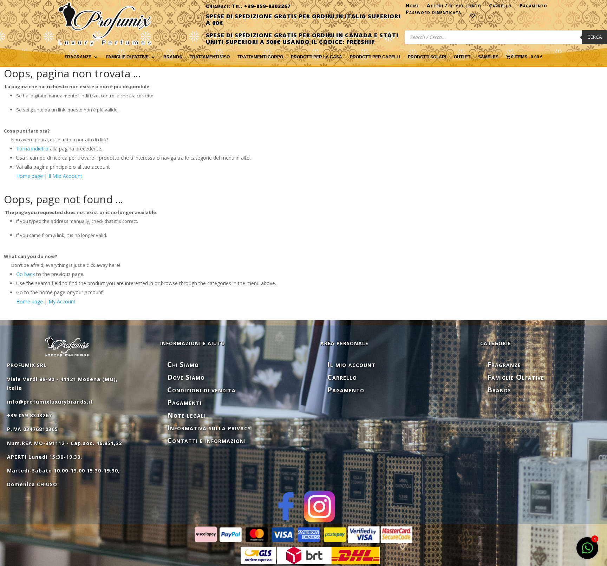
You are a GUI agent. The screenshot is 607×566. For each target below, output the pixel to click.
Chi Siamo (183, 364)
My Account (62, 301)
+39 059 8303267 (29, 415)
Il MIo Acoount (65, 176)
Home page (29, 176)
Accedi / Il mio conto (454, 7)
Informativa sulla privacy (209, 427)
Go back (25, 274)
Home (412, 7)
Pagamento (533, 7)
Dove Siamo (186, 377)
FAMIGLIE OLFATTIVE (127, 56)
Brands (172, 56)
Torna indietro (32, 148)
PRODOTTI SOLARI (427, 56)
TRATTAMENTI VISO (210, 56)
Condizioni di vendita (201, 389)
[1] (587, 551)
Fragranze (504, 364)
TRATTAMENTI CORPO (260, 56)
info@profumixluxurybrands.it (50, 401)
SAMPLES (488, 56)
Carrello (500, 7)
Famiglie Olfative (515, 377)
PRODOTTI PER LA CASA (316, 56)
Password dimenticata (433, 13)
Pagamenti (184, 402)
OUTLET (462, 56)
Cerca (594, 37)
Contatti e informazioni (206, 440)
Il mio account (351, 364)
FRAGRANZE (78, 56)
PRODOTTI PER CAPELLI (375, 56)
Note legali (186, 415)
